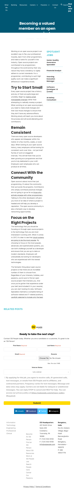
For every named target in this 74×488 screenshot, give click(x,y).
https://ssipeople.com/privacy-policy (47, 393)
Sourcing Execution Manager (51, 78)
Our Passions (29, 476)
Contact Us (55, 6)
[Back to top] (6, 482)
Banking (14, 5)
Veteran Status (37, 367)
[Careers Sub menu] (37, 5)
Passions (44, 5)
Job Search (28, 463)
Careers (33, 5)
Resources (23, 5)
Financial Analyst (54, 70)
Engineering (11, 428)
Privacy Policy (28, 487)
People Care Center (28, 469)
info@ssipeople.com (47, 444)
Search (65, 5)
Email (20, 354)
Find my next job (70, 7)
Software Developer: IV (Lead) (52, 89)
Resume (54, 354)
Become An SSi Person (29, 436)
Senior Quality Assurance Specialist (53, 62)
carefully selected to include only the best (27, 297)
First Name (20, 345)
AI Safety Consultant (51, 98)
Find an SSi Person (29, 445)
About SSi (29, 450)
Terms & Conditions (43, 487)
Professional (11, 431)
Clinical (9, 433)
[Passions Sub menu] (49, 5)
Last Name (54, 345)
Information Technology (10, 424)
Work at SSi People (30, 457)
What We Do (6, 7)
